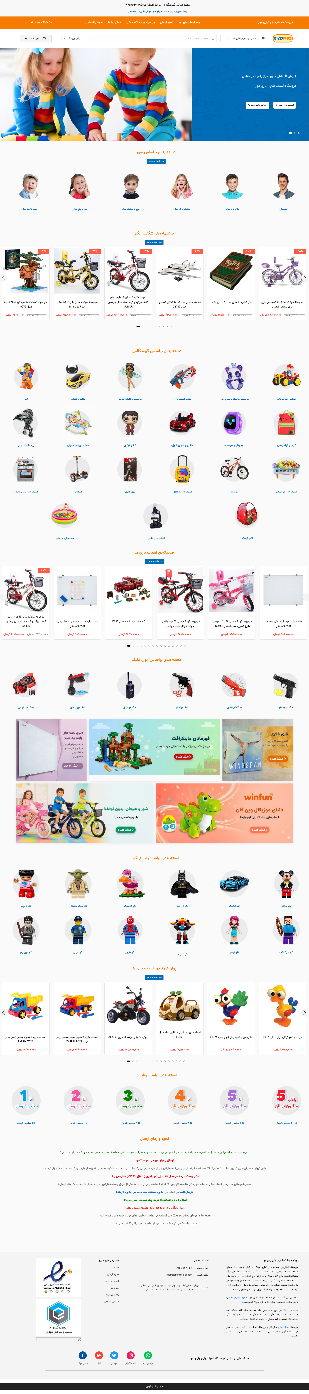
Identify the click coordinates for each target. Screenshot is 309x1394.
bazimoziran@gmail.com (179, 1275)
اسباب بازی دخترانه (257, 105)
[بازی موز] (154, 94)
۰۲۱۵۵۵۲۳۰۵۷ (183, 1268)
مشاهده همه (156, 161)
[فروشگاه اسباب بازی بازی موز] (257, 750)
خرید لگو (287, 1310)
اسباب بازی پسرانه (285, 105)
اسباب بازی (284, 1327)
